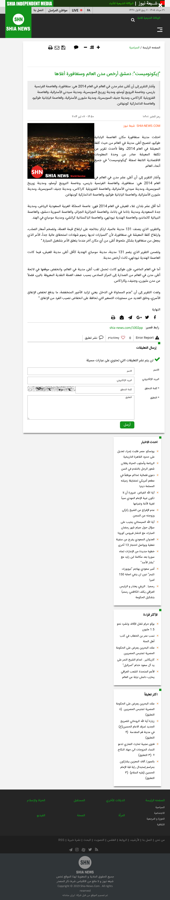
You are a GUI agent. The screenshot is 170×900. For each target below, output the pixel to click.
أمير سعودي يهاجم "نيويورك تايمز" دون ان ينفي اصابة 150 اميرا (137, 574)
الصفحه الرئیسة (151, 47)
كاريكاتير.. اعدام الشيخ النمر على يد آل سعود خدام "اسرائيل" (136, 662)
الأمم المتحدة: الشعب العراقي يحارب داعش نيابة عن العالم (138, 674)
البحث (87, 840)
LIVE (75, 10)
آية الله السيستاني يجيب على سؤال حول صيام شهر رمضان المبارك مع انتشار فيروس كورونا (136, 528)
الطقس (111, 840)
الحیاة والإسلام (36, 800)
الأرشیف (134, 840)
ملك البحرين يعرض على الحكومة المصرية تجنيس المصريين (135, 650)
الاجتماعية (159, 813)
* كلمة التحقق (152, 388)
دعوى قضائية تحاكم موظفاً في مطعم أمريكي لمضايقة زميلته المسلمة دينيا (137, 481)
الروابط (123, 840)
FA (88, 10)
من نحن (160, 840)
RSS (61, 840)
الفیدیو (41, 815)
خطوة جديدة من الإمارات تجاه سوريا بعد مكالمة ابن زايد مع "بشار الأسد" (137, 557)
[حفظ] (63, 48)
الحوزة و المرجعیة (156, 819)
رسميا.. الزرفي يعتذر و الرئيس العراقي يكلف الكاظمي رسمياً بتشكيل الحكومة (137, 592)
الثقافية (161, 824)
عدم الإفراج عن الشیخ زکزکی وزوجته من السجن (138, 513)
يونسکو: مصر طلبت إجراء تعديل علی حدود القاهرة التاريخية (136, 454)
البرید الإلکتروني (150, 379)
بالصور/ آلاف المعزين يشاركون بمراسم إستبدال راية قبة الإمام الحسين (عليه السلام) (137, 770)
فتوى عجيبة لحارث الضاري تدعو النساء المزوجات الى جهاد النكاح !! (136, 750)
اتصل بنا (38, 10)
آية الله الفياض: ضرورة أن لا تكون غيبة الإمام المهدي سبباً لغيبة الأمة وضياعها (138, 498)
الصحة (81, 815)
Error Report (145, 338)
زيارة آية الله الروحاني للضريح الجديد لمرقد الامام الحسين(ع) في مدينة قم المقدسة (137, 729)
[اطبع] (50, 48)
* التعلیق (154, 398)
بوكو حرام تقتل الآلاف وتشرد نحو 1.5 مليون (136, 627)
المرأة (121, 815)
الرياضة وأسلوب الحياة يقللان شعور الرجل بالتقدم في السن (138, 466)
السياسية (134, 47)
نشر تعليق (91, 338)
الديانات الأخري (115, 800)
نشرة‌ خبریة (74, 840)
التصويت (99, 840)
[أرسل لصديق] (57, 48)
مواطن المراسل (57, 10)
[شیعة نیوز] (85, 3)
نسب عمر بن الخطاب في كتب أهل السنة (137, 639)
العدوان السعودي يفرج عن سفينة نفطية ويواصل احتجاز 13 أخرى (135, 542)
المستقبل (79, 800)
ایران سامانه (68, 895)
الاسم (156, 370)
